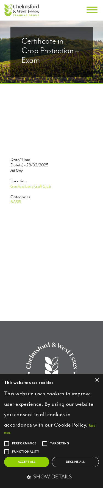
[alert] (51, 431)
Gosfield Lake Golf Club (30, 186)
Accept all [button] (27, 462)
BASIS (15, 202)
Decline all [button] (75, 462)
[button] (51, 477)
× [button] (97, 380)
